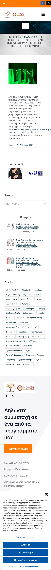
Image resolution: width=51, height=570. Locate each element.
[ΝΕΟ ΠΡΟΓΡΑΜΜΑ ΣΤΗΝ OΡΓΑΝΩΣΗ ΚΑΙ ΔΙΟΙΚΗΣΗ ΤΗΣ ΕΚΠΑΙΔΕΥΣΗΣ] (35, 173)
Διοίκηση (41, 308)
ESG (8, 299)
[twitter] (48, 3)
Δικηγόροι (30, 308)
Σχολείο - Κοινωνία (14, 350)
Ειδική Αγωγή (28, 313)
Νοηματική (10, 332)
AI (7, 290)
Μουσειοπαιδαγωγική (15, 327)
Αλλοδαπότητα (12, 304)
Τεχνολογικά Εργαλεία (35, 355)
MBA (15, 299)
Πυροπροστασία (12, 346)
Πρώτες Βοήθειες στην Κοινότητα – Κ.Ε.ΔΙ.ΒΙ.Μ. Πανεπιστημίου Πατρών (27, 226)
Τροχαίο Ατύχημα (25, 360)
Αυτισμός (26, 304)
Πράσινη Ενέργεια (13, 341)
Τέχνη (27, 350)
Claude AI (26, 290)
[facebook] (43, 3)
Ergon (25, 295)
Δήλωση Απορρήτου (33, 566)
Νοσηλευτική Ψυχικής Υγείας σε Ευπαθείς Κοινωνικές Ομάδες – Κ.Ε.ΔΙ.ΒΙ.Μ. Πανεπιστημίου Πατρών (29, 243)
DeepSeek (37, 290)
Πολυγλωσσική (38, 336)
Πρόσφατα (25, 217)
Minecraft (24, 299)
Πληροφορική (23, 336)
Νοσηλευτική (36, 332)
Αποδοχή (25, 545)
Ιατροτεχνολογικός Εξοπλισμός (29, 318)
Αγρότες (40, 299)
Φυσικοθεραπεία (13, 364)
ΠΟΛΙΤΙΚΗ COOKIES (16, 566)
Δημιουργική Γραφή (14, 308)
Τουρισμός (10, 360)
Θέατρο (9, 318)
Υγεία (38, 360)
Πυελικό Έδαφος (31, 341)
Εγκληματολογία (13, 313)
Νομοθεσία (23, 332)
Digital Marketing (13, 295)
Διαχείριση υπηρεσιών (25, 537)
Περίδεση (10, 336)
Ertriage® (35, 295)
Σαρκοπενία (27, 346)
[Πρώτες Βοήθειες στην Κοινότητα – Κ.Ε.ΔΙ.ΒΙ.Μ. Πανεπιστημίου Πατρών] (10, 227)
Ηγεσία (41, 313)
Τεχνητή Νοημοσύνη (14, 355)
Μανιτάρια (24, 323)
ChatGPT (15, 290)
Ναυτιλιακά (32, 327)
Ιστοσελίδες (11, 323)
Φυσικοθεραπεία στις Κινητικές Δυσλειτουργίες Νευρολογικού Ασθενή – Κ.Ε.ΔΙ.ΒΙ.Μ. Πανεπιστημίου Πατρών (28, 262)
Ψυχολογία (27, 364)
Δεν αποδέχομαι (25, 552)
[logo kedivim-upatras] (14, 14)
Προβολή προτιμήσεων (25, 560)
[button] (46, 494)
